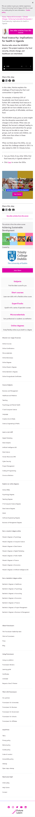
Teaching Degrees (7, 499)
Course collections (7, 475)
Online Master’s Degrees (9, 367)
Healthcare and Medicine (9, 395)
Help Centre (5, 787)
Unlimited (5, 679)
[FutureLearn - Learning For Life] (17, 811)
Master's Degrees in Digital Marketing (13, 551)
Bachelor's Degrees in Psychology (12, 589)
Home (4, 17)
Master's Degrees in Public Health (12, 556)
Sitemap (4, 764)
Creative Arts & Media (8, 419)
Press (4, 641)
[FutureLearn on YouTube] (21, 807)
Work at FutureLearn (8, 636)
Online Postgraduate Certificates (11, 376)
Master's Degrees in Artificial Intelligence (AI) (15, 570)
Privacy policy (6, 740)
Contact (4, 792)
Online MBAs (6, 490)
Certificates (5, 674)
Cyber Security (6, 461)
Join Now (17, 270)
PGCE (4, 513)
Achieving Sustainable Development (20, 19)
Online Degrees (6, 362)
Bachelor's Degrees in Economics (11, 598)
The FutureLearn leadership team (11, 631)
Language (5, 414)
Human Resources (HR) (9, 457)
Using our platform (7, 660)
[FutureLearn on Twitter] (17, 807)
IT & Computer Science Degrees (11, 504)
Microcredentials (7, 353)
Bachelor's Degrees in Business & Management (15, 612)
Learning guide (6, 669)
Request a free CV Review (9, 683)
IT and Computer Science (9, 409)
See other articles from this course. (20, 32)
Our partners (6, 698)
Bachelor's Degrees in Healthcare (11, 584)
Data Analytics (6, 443)
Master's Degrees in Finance (10, 560)
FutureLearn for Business (9, 707)
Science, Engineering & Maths (11, 423)
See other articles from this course (17, 216)
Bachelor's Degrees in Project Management (14, 607)
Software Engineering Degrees (11, 518)
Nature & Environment (14, 17)
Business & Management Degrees (12, 522)
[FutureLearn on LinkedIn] (25, 807)
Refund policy (6, 745)
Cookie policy (6, 750)
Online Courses (6, 344)
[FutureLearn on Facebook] (9, 807)
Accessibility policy (7, 759)
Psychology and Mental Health (11, 405)
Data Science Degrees (8, 508)
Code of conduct (7, 754)
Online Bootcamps (7, 358)
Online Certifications (8, 348)
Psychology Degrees (8, 494)
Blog (3, 645)
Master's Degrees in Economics (11, 565)
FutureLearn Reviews (8, 665)
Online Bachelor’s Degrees (10, 372)
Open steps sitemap (8, 768)
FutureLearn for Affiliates (9, 721)
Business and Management (10, 391)
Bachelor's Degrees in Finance (11, 603)
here (9, 162)
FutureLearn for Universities (10, 702)
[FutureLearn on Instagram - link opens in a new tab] (13, 807)
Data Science (6, 452)
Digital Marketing (7, 438)
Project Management (8, 466)
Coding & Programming (9, 471)
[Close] (33, 3)
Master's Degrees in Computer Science (13, 542)
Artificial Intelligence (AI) (9, 447)
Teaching (4, 400)
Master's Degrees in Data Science (12, 546)
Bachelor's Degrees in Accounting (12, 593)
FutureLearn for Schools (9, 716)
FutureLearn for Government (10, 712)
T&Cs (4, 736)
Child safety (5, 783)
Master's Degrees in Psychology (11, 537)
